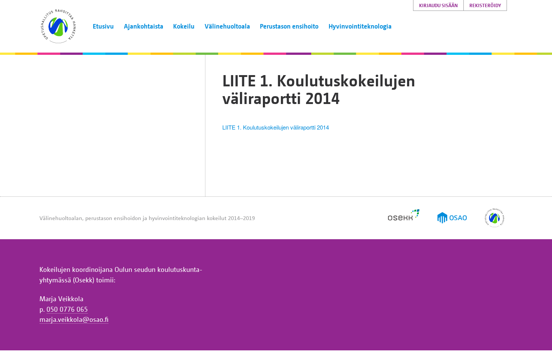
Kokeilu (184, 26)
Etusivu (103, 26)
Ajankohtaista (143, 26)
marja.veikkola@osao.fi (74, 319)
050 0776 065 (67, 309)
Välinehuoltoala (227, 26)
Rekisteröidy (485, 5)
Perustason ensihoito (289, 26)
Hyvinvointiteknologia (360, 26)
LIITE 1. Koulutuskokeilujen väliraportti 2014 (275, 127)
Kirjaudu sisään (438, 5)
